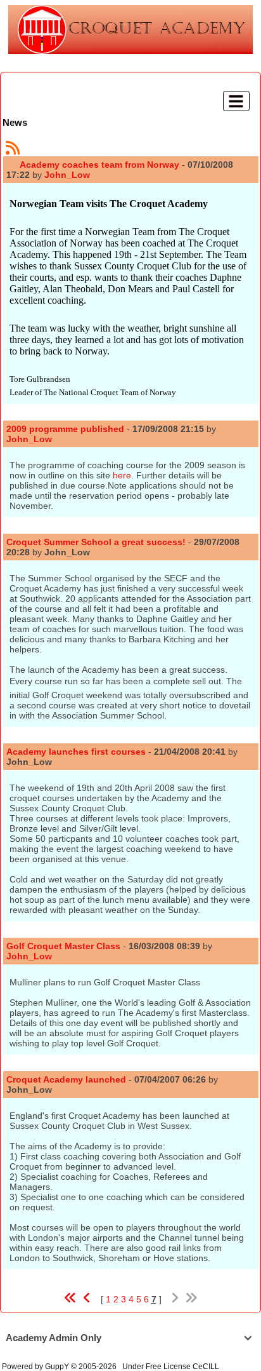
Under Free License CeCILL (171, 1366)
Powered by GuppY (36, 1366)
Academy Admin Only (128, 1337)
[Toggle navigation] (236, 101)
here (122, 475)
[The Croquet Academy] (130, 29)
